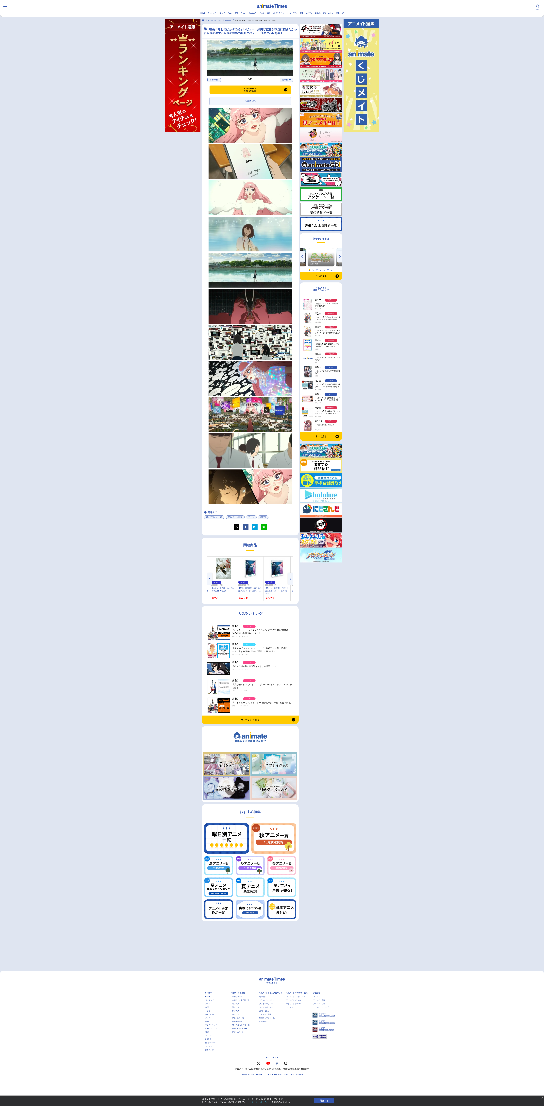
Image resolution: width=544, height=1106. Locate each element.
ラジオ (243, 13)
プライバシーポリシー (267, 1000)
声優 (236, 13)
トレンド (222, 13)
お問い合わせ (264, 1011)
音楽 (301, 13)
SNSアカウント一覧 (267, 1018)
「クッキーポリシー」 (260, 1102)
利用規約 (262, 997)
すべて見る (321, 436)
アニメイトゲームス (293, 1000)
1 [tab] (310, 269)
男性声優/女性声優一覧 (241, 1025)
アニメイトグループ (321, 1007)
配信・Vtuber (328, 13)
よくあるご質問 (265, 1014)
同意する (324, 1100)
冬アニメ (235, 1014)
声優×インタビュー (239, 1029)
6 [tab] (328, 269)
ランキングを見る (250, 720)
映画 (268, 13)
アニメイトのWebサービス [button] (296, 993)
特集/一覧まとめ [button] (238, 993)
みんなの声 (252, 13)
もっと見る (321, 276)
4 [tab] (321, 269)
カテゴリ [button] (208, 993)
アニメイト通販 (319, 1000)
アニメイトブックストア (295, 997)
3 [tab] (317, 269)
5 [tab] (325, 269)
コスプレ (309, 13)
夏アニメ (235, 1007)
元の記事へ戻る (250, 101)
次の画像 (285, 80)
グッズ (261, 13)
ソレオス (289, 1007)
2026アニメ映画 (235, 517)
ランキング (212, 13)
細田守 (263, 517)
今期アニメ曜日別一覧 (240, 1000)
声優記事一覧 (237, 1021)
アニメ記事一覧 (238, 1018)
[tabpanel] (321, 257)
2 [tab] (314, 269)
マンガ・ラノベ (278, 13)
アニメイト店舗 (319, 1004)
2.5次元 (317, 13)
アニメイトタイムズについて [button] (270, 993)
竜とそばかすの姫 (214, 517)
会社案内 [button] (316, 993)
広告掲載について (266, 1021)
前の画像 (215, 80)
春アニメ (235, 1004)
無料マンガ (340, 13)
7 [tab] (332, 269)
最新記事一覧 (237, 997)
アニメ (230, 13)
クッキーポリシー (266, 1004)
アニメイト (317, 997)
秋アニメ (235, 1011)
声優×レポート (237, 1032)
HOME (202, 13)
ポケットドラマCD (293, 1004)
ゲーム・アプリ (291, 13)
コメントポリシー (266, 1007)
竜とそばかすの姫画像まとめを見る (250, 90)
